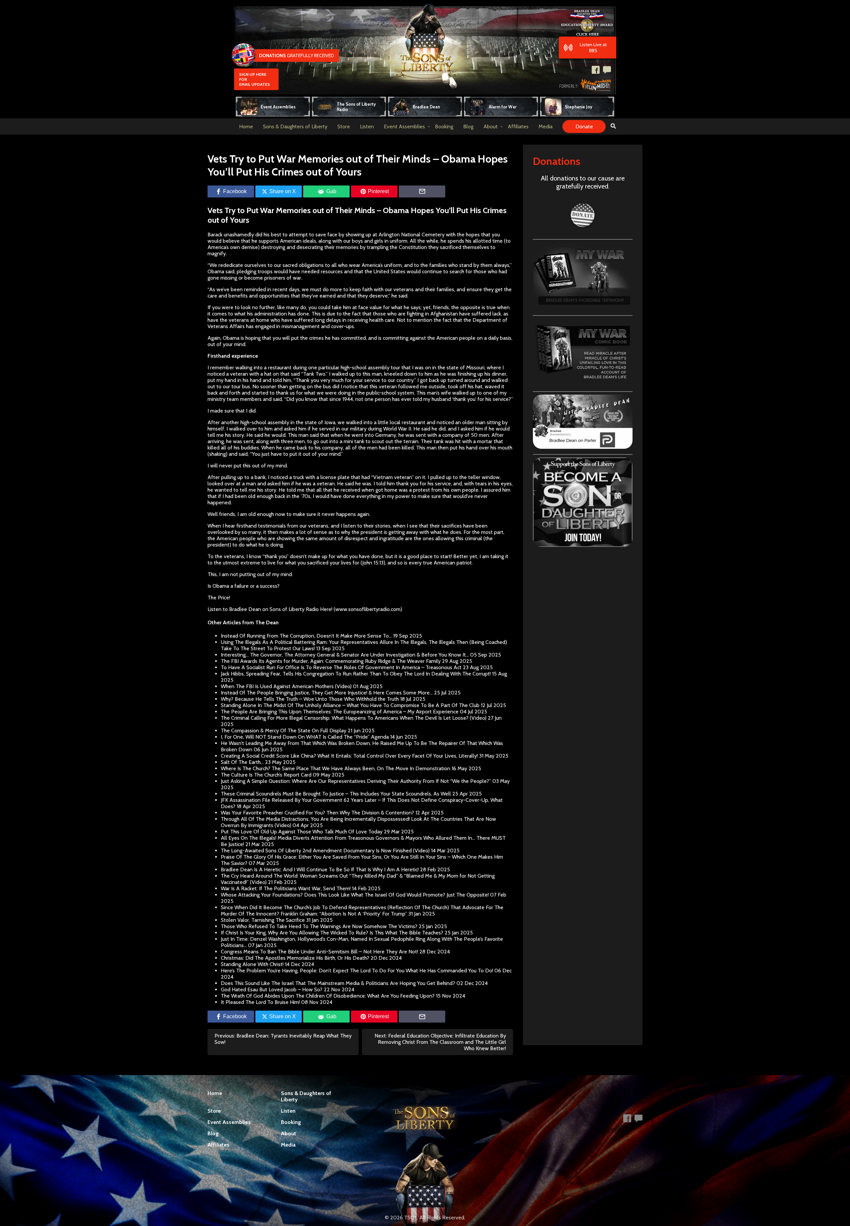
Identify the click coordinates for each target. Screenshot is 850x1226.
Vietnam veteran (392, 477)
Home (246, 126)
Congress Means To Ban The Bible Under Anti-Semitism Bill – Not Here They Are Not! (319, 951)
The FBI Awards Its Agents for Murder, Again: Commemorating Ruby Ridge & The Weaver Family (331, 661)
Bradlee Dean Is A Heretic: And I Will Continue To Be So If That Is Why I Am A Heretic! (320, 869)
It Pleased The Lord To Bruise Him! (260, 1002)
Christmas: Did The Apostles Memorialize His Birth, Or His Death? (295, 958)
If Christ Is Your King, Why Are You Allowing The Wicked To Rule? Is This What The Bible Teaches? (332, 932)
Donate (584, 126)
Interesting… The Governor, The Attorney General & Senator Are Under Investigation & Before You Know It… (345, 655)
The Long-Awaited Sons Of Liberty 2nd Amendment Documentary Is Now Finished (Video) (325, 850)
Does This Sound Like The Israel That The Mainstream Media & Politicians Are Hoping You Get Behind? (338, 983)
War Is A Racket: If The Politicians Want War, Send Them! (286, 888)
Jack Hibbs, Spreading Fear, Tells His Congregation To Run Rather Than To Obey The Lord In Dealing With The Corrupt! (356, 674)
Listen (367, 126)
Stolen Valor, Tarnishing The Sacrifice (263, 920)
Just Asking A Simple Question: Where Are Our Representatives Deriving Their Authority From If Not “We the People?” (356, 781)
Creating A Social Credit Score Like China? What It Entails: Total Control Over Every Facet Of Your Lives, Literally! (349, 756)
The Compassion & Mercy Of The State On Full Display (283, 730)
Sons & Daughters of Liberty (295, 126)
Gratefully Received (296, 56)
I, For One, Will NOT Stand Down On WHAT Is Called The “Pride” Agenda (305, 737)
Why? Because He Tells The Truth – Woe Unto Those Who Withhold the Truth (310, 699)
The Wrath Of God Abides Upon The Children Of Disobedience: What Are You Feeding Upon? (328, 996)
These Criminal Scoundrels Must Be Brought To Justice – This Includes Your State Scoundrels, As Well (336, 794)
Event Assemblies (404, 126)
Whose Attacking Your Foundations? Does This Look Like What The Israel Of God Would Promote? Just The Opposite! (355, 895)
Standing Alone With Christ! (252, 964)
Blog (468, 126)
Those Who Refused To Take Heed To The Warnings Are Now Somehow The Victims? (319, 926)
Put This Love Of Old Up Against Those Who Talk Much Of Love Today (301, 831)
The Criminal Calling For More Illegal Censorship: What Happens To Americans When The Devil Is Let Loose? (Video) (353, 718)
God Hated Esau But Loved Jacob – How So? (271, 989)
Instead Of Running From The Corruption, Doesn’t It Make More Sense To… (306, 636)
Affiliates (518, 126)
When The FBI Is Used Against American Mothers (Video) (286, 686)
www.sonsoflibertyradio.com (367, 609)
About (490, 126)
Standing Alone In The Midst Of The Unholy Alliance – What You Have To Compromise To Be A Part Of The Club (350, 705)
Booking (444, 126)
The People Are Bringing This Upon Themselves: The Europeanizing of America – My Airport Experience (340, 711)
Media (545, 126)
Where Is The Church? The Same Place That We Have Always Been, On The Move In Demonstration (335, 768)
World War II (397, 429)
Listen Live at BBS (593, 48)
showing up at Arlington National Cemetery (395, 234)
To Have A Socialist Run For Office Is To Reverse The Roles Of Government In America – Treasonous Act (341, 667)
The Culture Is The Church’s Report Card (266, 775)
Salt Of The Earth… (242, 762)
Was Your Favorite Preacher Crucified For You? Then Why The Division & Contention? (317, 812)
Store (343, 126)
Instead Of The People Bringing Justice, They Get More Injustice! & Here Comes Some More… (327, 692)
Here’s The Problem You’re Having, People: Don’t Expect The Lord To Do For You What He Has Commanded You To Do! (357, 970)
